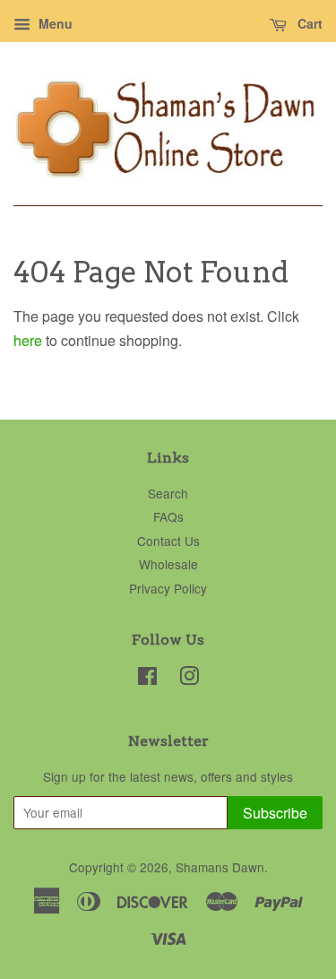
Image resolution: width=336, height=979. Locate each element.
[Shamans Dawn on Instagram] (189, 679)
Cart (308, 23)
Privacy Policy (168, 588)
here (27, 340)
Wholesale (168, 564)
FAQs (168, 516)
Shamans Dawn (220, 867)
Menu (54, 23)
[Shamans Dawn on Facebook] (147, 679)
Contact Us (168, 541)
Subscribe (275, 812)
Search (168, 493)
